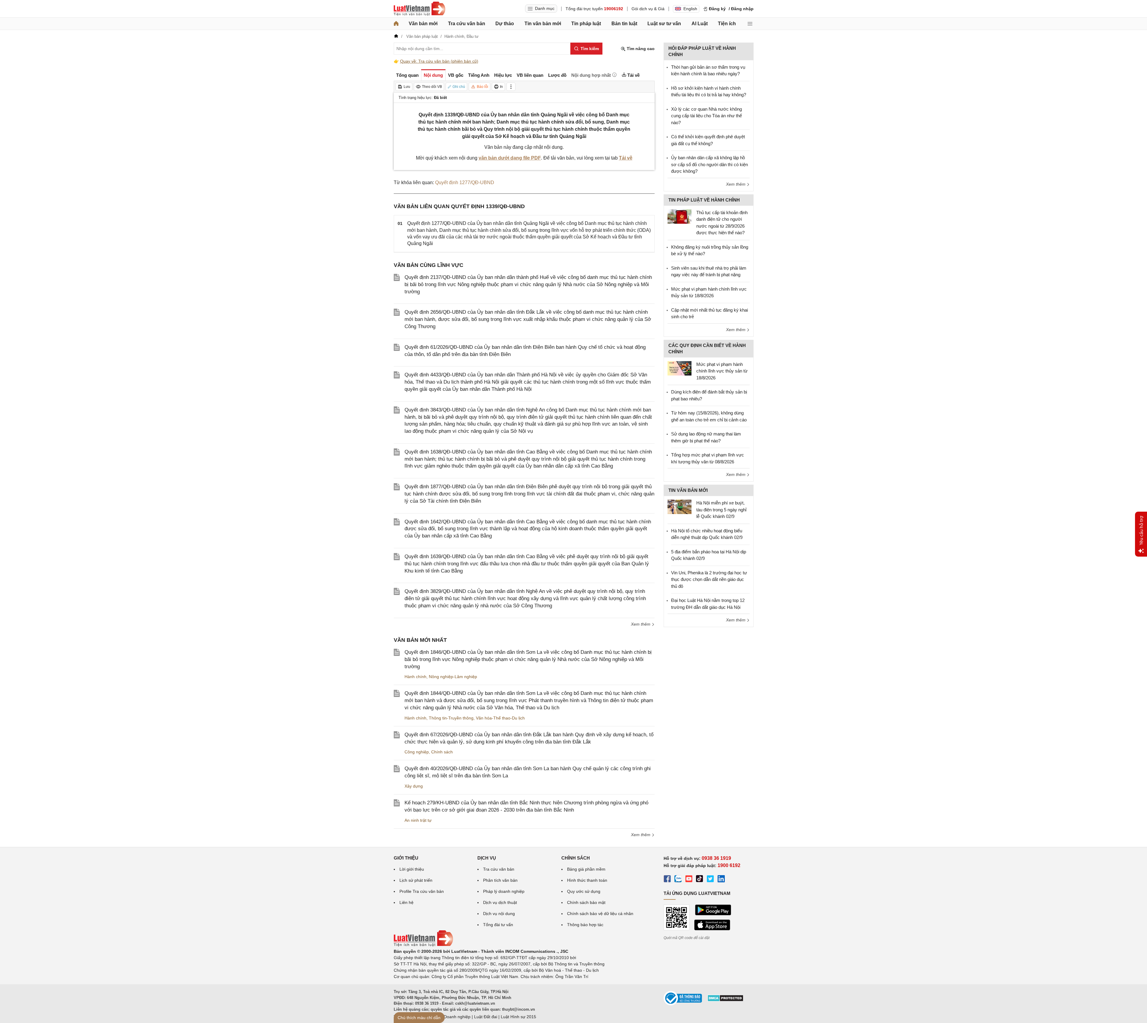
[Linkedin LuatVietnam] (721, 879)
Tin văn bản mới (542, 23)
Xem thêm (641, 624)
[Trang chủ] (396, 24)
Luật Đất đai (485, 1016)
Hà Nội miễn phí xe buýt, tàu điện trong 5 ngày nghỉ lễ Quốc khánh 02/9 (721, 509)
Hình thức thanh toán (587, 880)
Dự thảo (504, 23)
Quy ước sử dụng (583, 891)
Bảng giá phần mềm (586, 869)
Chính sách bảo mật (586, 902)
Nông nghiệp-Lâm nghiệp (453, 676)
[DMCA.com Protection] (725, 1000)
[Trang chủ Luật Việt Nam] (419, 8)
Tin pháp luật (586, 23)
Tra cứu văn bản (466, 23)
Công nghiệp (417, 751)
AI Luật (699, 23)
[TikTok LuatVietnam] (699, 879)
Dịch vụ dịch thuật (500, 902)
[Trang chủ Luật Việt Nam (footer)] (423, 945)
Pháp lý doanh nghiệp (503, 891)
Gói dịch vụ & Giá (648, 8)
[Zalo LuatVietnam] (678, 879)
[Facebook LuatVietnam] (667, 879)
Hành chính (415, 676)
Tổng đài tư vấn (498, 924)
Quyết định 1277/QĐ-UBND (464, 182)
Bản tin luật (624, 23)
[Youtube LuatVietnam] (688, 879)
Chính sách (442, 751)
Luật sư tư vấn (664, 23)
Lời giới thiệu (411, 869)
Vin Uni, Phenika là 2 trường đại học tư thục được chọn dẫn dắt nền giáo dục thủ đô (709, 579)
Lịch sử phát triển (415, 880)
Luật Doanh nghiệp (452, 1016)
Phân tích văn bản (500, 880)
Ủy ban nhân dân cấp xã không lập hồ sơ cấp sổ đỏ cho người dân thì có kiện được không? (709, 164)
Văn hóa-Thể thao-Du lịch (500, 718)
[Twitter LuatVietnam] (710, 879)
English (690, 8)
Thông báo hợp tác (585, 924)
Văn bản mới (423, 23)
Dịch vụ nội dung (499, 913)
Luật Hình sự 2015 (518, 1016)
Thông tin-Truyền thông (451, 718)
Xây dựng (414, 786)
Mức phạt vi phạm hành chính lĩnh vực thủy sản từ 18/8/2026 (722, 371)
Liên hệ (406, 902)
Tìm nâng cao (640, 48)
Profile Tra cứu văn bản (421, 891)
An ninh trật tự (418, 820)
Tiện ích (727, 23)
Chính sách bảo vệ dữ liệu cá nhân (600, 913)
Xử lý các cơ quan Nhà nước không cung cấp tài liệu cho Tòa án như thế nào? (706, 115)
